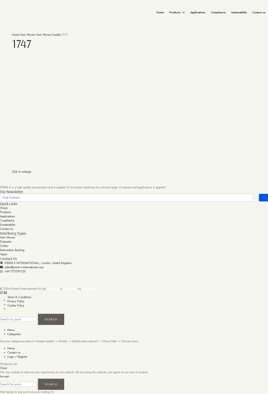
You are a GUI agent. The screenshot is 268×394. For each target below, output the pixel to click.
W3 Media (88, 289)
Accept (4, 376)
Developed (70, 289)
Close (3, 368)
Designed (53, 289)
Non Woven (28, 35)
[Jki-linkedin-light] (14, 278)
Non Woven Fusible (49, 35)
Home (16, 35)
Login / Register (17, 357)
